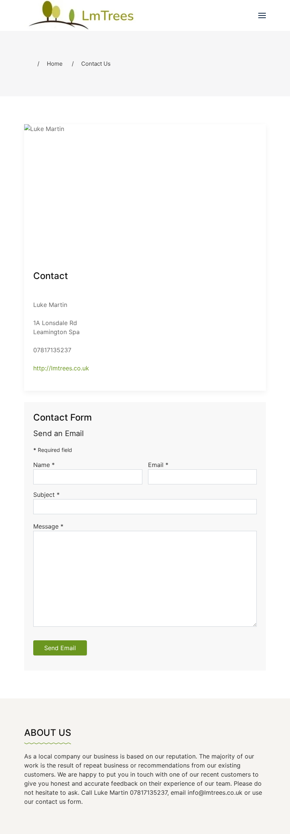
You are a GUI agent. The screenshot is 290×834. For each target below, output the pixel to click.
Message (48, 526)
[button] (262, 15)
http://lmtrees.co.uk (61, 368)
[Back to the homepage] (87, 15)
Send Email (60, 648)
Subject (46, 494)
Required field (52, 450)
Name (44, 465)
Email (158, 465)
